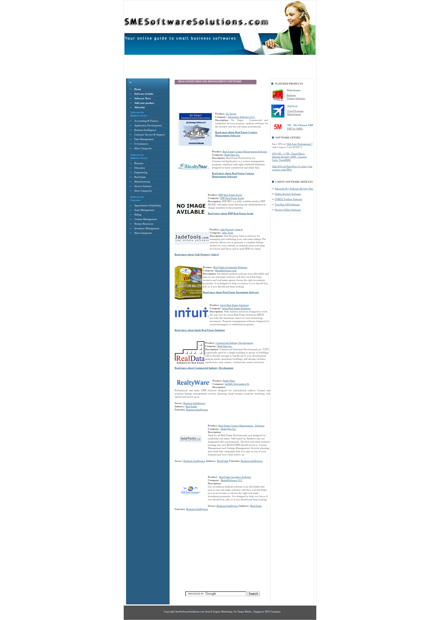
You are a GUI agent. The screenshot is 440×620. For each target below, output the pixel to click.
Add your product (144, 103)
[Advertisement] (209, 67)
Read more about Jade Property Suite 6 (197, 254)
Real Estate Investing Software (235, 477)
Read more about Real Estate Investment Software (231, 292)
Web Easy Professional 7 (300, 144)
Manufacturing (142, 181)
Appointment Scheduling (147, 205)
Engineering (140, 172)
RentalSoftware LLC (231, 480)
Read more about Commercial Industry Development (204, 367)
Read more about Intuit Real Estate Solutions (200, 330)
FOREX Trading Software (288, 199)
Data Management (144, 139)
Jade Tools (227, 232)
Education (139, 167)
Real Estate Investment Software (230, 267)
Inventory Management (146, 228)
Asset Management (144, 210)
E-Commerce (141, 143)
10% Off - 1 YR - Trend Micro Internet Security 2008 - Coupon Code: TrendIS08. (289, 156)
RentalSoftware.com (225, 270)
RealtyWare (229, 380)
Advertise (139, 107)
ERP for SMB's (295, 128)
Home (137, 89)
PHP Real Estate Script (230, 194)
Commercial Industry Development (234, 343)
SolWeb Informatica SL (237, 384)
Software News (142, 98)
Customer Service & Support (149, 134)
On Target (231, 113)
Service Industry (143, 186)
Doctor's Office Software (288, 209)
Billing (137, 214)
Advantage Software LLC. (241, 117)
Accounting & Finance (146, 120)
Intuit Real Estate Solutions (234, 305)
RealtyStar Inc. (232, 154)
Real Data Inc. (224, 346)
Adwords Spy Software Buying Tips (294, 188)
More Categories (143, 148)
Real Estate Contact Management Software (245, 151)
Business (138, 163)
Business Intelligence (145, 130)
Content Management (145, 219)
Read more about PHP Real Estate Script (230, 213)
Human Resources (143, 223)
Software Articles (143, 93)
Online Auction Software (288, 194)
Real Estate (140, 177)
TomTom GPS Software (287, 204)
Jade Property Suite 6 (231, 229)
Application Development (148, 125)
